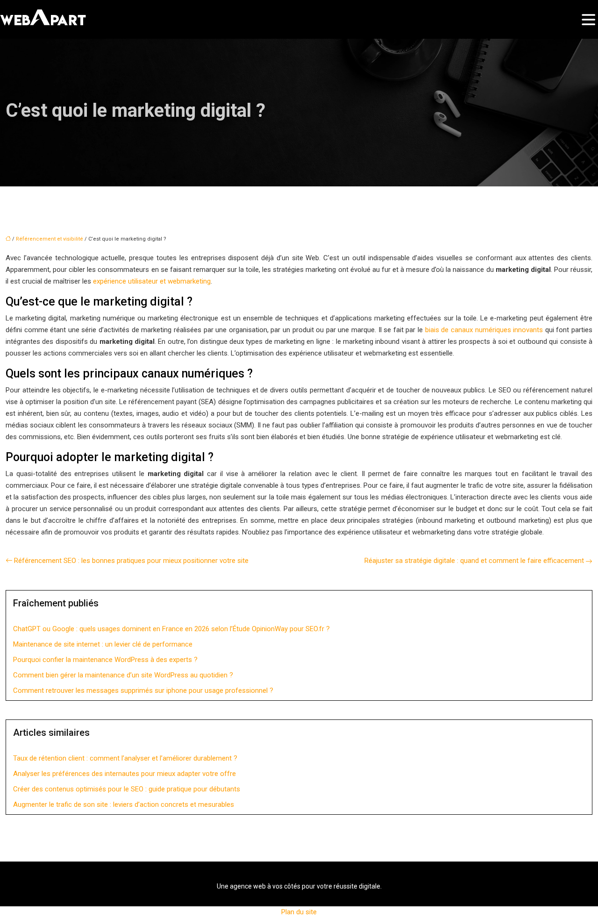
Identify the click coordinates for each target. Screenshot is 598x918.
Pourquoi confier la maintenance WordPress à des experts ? (105, 659)
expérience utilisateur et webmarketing (152, 281)
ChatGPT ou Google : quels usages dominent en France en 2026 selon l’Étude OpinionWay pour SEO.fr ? (171, 629)
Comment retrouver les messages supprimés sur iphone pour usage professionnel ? (143, 690)
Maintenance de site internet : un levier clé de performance (102, 644)
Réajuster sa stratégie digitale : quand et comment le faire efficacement (474, 560)
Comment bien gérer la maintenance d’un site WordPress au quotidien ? (123, 675)
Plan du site (299, 912)
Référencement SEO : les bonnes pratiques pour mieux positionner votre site (131, 560)
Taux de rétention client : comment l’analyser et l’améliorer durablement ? (125, 758)
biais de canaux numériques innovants (484, 330)
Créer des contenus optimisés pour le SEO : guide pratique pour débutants (126, 789)
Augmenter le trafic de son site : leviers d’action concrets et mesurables (123, 804)
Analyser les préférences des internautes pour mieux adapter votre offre (124, 773)
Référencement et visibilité (49, 239)
